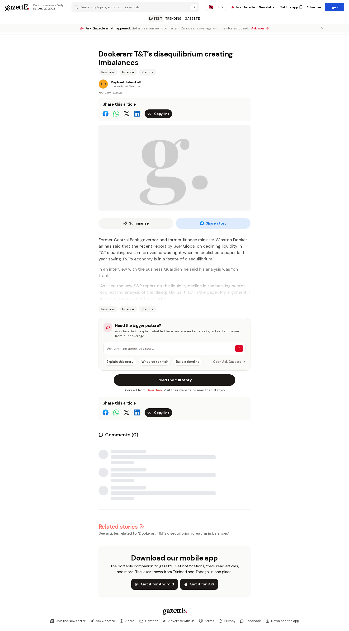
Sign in (335, 7)
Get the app (289, 7)
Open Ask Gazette (227, 362)
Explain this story (120, 362)
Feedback (253, 621)
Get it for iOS (202, 584)
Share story (216, 223)
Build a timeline (187, 362)
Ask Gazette (105, 621)
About (130, 621)
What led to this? (154, 362)
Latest (155, 18)
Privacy (229, 621)
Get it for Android (157, 584)
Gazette (192, 18)
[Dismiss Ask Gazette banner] (322, 28)
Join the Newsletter (70, 621)
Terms (209, 621)
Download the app (285, 621)
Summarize (139, 223)
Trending (173, 18)
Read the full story (174, 379)
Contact (151, 621)
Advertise (314, 7)
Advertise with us (181, 621)
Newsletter (267, 7)
